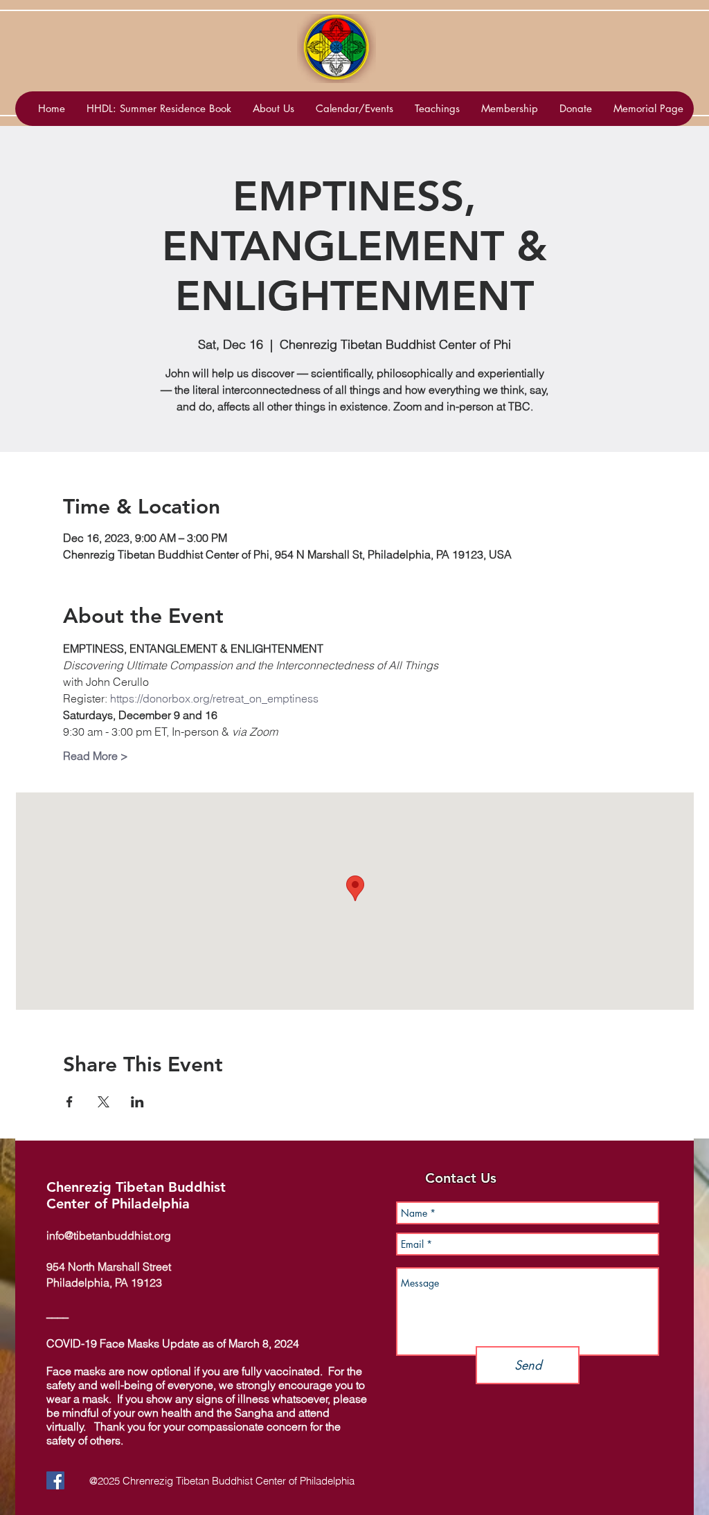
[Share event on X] (103, 1101)
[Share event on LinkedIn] (137, 1101)
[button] (354, 108)
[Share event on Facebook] (69, 1101)
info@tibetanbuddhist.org (108, 1235)
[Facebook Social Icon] (55, 1480)
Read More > (95, 756)
